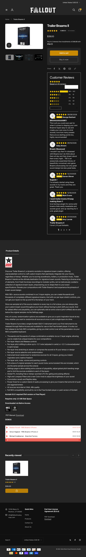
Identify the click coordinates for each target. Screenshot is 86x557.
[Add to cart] (16, 491)
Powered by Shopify (76, 549)
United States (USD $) (70, 2)
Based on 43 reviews (58, 84)
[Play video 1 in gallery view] (19, 57)
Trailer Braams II (11, 479)
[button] (6, 10)
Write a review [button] (71, 87)
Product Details (12, 251)
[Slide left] (73, 455)
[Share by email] (69, 68)
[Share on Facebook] (54, 69)
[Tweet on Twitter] (59, 69)
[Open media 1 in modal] (24, 36)
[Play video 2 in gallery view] (39, 57)
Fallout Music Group (65, 549)
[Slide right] (78, 455)
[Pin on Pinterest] (64, 69)
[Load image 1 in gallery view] (10, 57)
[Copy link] (75, 69)
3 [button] (63, 230)
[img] (61, 114)
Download (20, 415)
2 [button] (61, 230)
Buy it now (63, 59)
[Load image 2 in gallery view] (29, 57)
